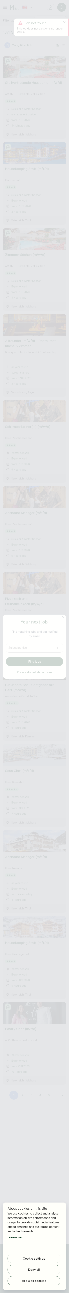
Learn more (15, 1237)
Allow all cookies (34, 1281)
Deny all (34, 1269)
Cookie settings (34, 1258)
